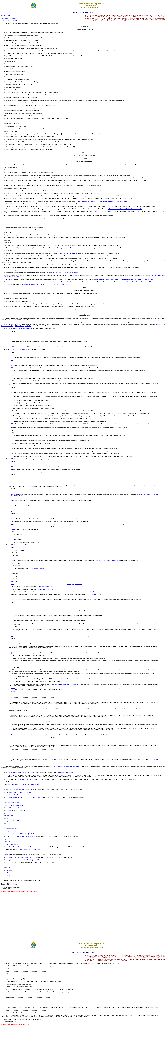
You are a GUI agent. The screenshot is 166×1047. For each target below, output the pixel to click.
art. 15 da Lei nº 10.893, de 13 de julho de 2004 (56, 284)
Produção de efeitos (14, 276)
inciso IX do (8, 808)
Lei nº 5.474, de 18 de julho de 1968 (23, 328)
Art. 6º (12, 584)
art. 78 (6, 867)
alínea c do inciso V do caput (32, 284)
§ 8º (12, 636)
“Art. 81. (13, 500)
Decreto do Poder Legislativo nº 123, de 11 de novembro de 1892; (22, 784)
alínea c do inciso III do (11, 805)
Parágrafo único (15, 550)
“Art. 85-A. (13, 529)
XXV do (17, 810)
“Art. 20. (13, 688)
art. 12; (7, 841)
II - (11, 568)
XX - (12, 524)
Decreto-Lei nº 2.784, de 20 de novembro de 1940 (19, 787)
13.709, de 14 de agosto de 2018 (23, 326)
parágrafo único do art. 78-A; (12, 821)
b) (11, 341)
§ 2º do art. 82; (8, 823)
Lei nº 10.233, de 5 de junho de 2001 (18, 459)
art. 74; (7, 818)
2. (11, 702)
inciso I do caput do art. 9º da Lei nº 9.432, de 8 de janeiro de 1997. (125, 209)
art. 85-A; (7, 826)
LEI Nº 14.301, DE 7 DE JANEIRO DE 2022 (83, 12)
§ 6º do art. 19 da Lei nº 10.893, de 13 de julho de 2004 (65, 766)
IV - (12, 392)
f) (11, 715)
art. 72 (6, 873)
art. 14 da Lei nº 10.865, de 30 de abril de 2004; (107, 279)
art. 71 (6, 862)
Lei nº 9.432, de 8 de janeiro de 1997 (18, 349)
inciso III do (8, 870)
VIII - (12, 466)
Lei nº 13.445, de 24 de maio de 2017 (66, 253)
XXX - (12, 494)
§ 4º (12, 599)
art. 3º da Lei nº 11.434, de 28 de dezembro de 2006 (21, 836)
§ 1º (12, 375)
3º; (12, 852)
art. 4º (6, 854)
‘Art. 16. (11, 775)
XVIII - (12, 518)
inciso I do (143, 494)
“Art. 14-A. (13, 451)
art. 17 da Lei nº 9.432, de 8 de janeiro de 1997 (30, 779)
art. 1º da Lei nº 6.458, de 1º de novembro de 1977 (19, 789)
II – (12, 759)
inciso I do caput (12, 844)
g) (11, 653)
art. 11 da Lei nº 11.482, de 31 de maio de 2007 (109, 560)
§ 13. (12, 440)
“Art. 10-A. (13, 423)
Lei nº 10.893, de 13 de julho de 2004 (18, 545)
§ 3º (12, 346)
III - (12, 505)
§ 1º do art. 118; (10, 831)
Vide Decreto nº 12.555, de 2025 (9, 20)
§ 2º (12, 435)
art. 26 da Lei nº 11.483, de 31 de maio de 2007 (19, 847)
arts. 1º (7, 852)
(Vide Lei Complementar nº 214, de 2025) (131, 279)
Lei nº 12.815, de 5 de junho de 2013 (30, 860)
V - (11, 357)
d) (11, 708)
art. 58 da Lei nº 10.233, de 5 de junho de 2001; (19, 795)
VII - (12, 734)
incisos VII (8, 810)
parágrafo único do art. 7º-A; (12, 802)
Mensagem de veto (5, 15)
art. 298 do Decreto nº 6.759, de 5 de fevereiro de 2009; (138, 281)
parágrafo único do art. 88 (11, 828)
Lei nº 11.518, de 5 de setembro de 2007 (30, 849)
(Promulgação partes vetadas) (8, 18)
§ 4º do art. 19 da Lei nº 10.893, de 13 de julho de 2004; (21, 834)
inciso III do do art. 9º (84, 201)
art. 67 (6, 865)
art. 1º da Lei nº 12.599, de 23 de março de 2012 (19, 857)
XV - (12, 365)
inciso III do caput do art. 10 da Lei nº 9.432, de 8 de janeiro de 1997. (110, 201)
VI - (12, 360)
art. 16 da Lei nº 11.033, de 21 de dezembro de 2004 (22, 772)
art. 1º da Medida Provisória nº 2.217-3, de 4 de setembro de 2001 (23, 797)
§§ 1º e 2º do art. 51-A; (11, 815)
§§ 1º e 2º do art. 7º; (10, 839)
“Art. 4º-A (13, 367)
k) (11, 721)
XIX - (12, 521)
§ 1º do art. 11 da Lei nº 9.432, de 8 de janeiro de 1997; (21, 792)
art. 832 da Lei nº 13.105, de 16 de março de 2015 (66, 684)
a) (11, 643)
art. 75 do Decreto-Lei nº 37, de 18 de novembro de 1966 (43, 270)
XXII (12, 810)
